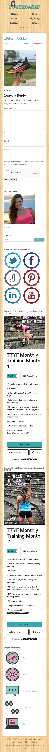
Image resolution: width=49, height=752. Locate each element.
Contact (24, 28)
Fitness (35, 23)
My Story (35, 19)
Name (6, 132)
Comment (8, 108)
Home (14, 14)
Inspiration (27, 707)
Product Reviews (29, 691)
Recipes (14, 23)
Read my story (9, 227)
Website (7, 150)
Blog (34, 14)
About (14, 19)
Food (25, 658)
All (24, 724)
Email (6, 141)
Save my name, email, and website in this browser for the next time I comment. (23, 163)
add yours (38, 43)
